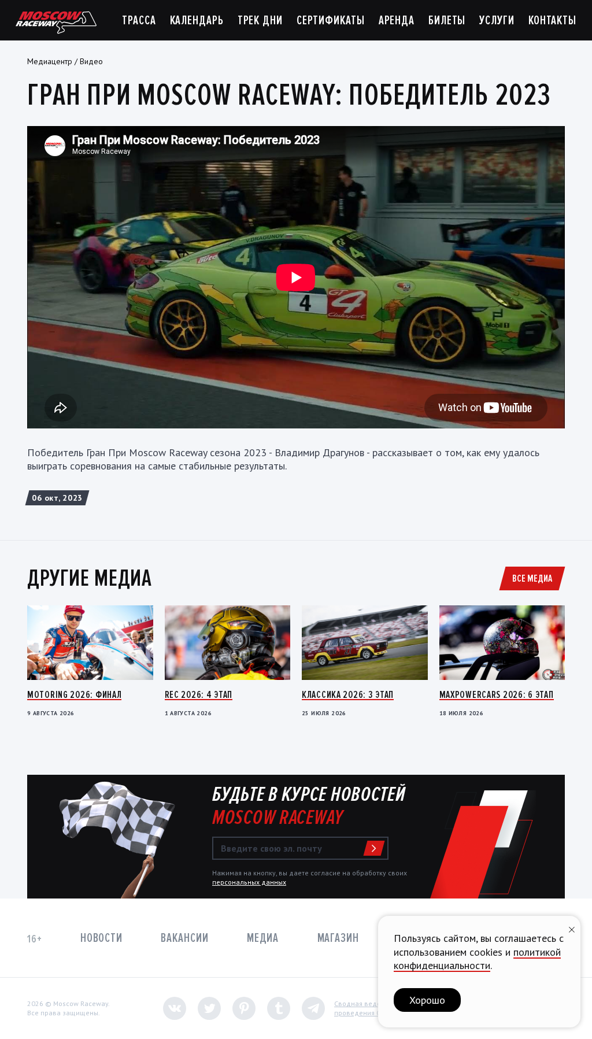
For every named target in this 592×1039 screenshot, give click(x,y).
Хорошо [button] (427, 1000)
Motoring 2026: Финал (74, 694)
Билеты (446, 20)
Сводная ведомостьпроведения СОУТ (366, 1008)
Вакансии (184, 938)
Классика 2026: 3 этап (348, 694)
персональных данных (249, 882)
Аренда (397, 20)
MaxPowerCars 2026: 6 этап (496, 694)
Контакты (552, 20)
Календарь (197, 20)
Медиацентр (49, 61)
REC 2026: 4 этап (199, 694)
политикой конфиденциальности (477, 958)
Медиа (263, 938)
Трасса (139, 20)
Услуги (496, 20)
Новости (101, 938)
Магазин (338, 938)
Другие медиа (89, 578)
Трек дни (260, 20)
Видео (91, 61)
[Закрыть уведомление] (572, 928)
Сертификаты (331, 20)
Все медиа (532, 578)
